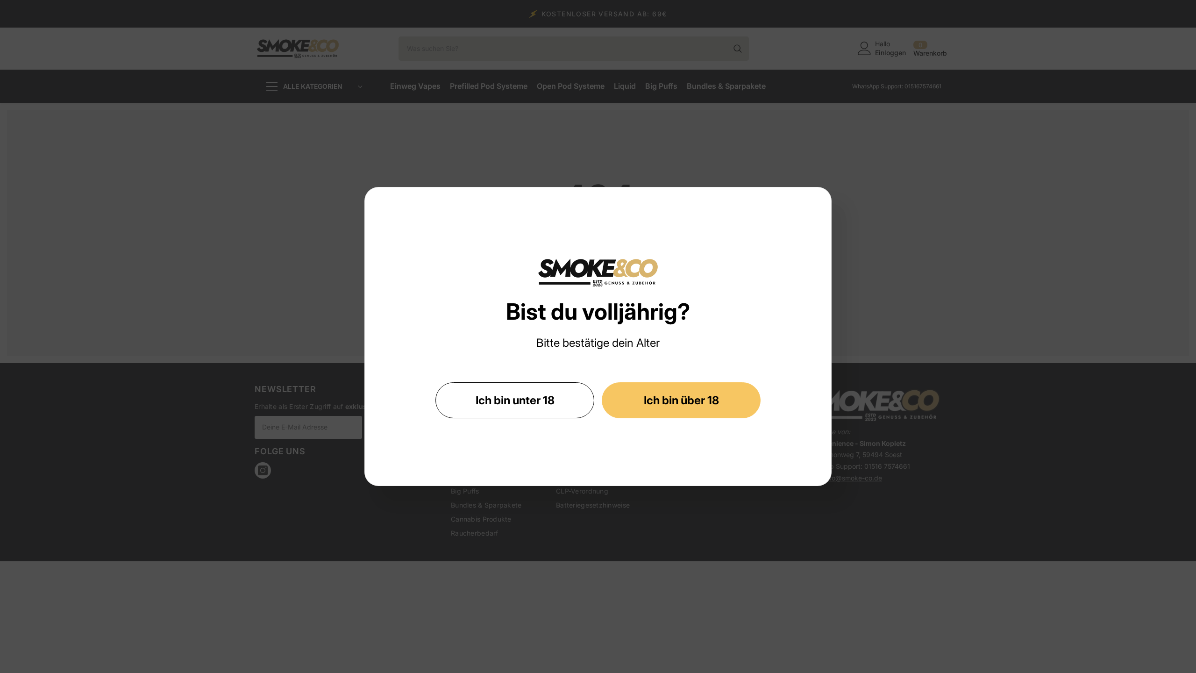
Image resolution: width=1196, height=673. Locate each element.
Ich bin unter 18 (515, 400)
